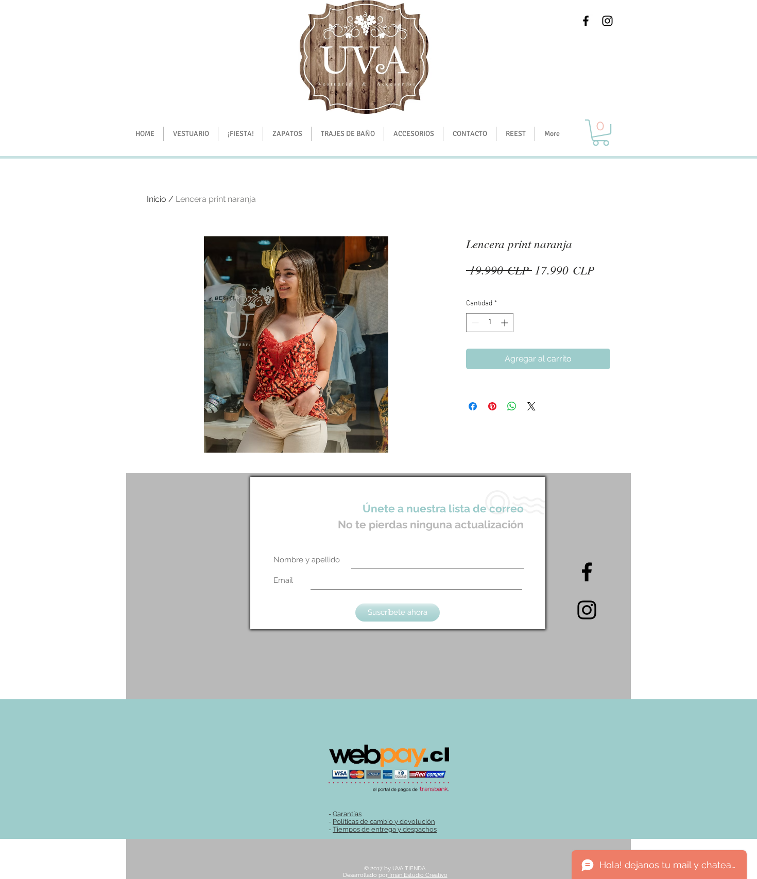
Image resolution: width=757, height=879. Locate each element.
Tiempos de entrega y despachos (385, 829)
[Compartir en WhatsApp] (512, 406)
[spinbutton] (489, 323)
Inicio (156, 199)
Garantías (347, 814)
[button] (240, 134)
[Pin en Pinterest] (492, 406)
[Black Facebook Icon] (586, 21)
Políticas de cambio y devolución (384, 821)
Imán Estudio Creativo (418, 875)
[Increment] (505, 323)
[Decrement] (474, 323)
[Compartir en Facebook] (473, 406)
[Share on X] (531, 406)
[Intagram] (586, 610)
